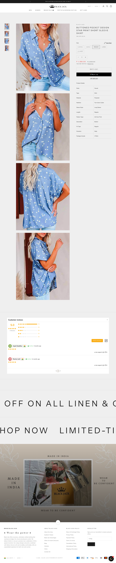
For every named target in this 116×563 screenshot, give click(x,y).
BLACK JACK (80, 24)
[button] (56, 370)
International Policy (71, 546)
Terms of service (70, 540)
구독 (91, 544)
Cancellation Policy (71, 543)
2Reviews (12, 330)
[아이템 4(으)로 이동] (7, 48)
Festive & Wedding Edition (67, 10)
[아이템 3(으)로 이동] (7, 41)
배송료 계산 (90, 64)
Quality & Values (48, 535)
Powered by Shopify (56, 557)
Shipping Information (71, 549)
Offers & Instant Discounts (51, 540)
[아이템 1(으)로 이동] (7, 26)
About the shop (48, 532)
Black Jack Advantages (50, 538)
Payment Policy (70, 538)
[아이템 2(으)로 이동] (7, 34)
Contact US (47, 552)
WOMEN (37, 10)
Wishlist (46, 546)
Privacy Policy (69, 535)
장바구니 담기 (94, 69)
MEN (30, 10)
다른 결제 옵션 (94, 78)
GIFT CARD (83, 10)
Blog (45, 543)
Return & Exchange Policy (73, 532)
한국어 (96, 6)
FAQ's (46, 549)
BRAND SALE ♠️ (49, 10)
